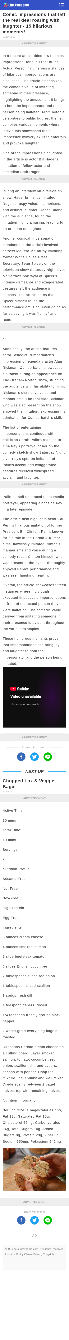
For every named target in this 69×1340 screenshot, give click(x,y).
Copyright (49, 1254)
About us (10, 1254)
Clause (28, 1254)
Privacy (37, 1254)
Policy (19, 1254)
